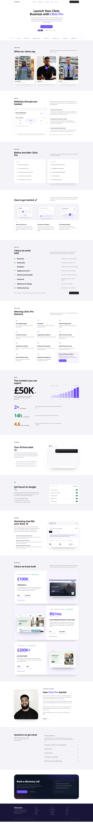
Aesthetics (52, 812)
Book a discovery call (74, 1)
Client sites (37, 810)
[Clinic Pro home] (17, 1)
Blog (67, 812)
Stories (67, 809)
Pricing (36, 814)
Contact (56, 1)
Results (36, 812)
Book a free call (62, 360)
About (52, 1)
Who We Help (40, 1)
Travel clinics (52, 810)
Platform (33, 1)
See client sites (32, 791)
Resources (47, 1)
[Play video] (24, 68)
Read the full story (21, 600)
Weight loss (52, 814)
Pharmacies (52, 809)
